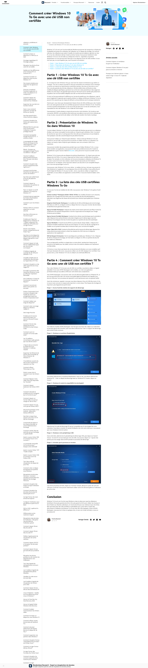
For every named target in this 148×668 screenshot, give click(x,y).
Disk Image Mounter (29, 312)
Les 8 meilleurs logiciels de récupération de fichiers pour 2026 (30, 583)
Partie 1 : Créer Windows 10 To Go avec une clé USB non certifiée (68, 63)
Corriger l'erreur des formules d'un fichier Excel (31, 652)
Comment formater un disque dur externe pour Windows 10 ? (30, 78)
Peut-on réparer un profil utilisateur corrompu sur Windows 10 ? (30, 191)
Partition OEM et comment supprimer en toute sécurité (31, 209)
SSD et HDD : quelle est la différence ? (30, 509)
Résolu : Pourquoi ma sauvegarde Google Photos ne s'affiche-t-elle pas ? (31, 151)
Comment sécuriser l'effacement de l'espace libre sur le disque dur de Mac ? (30, 629)
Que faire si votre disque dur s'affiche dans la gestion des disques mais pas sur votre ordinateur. (31, 237)
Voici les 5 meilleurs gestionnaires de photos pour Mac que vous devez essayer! (30, 158)
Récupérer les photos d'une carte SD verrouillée (31, 66)
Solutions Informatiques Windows (61, 42)
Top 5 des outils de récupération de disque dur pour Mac (31, 463)
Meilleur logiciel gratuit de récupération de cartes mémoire (30, 537)
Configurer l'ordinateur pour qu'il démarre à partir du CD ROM (31, 503)
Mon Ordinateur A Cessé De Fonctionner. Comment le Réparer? (31, 280)
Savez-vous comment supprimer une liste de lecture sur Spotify (29, 110)
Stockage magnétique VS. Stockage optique (30, 61)
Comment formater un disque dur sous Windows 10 (31, 616)
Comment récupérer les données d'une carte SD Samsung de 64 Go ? (30, 492)
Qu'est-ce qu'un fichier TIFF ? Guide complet (31, 450)
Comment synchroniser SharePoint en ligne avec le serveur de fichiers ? (31, 172)
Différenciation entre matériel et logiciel (29, 514)
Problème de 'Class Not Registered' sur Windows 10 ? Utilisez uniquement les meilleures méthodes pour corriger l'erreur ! (31, 222)
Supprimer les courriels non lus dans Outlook (31, 104)
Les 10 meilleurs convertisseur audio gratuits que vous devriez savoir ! (31, 340)
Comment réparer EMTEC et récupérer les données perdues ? (30, 544)
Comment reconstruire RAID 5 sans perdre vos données (30, 286)
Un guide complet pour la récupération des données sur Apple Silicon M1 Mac (30, 259)
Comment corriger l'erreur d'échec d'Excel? (30, 647)
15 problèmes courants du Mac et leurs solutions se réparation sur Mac (30, 362)
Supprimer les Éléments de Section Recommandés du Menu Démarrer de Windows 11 (31, 355)
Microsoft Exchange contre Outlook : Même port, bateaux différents (31, 411)
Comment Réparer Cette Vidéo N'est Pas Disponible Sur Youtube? (31, 380)
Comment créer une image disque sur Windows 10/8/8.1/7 (30, 307)
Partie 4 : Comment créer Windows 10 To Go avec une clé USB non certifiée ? (72, 68)
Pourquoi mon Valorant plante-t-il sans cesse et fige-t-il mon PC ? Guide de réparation (117, 75)
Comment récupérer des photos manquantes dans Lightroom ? (30, 165)
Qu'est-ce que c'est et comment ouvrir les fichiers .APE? (31, 374)
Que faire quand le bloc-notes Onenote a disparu (30, 116)
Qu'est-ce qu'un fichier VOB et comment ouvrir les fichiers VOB (31, 456)
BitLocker (72, 150)
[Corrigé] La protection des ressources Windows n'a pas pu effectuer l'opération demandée (31, 273)
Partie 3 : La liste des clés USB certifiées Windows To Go (66, 67)
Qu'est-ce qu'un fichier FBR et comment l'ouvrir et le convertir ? (31, 438)
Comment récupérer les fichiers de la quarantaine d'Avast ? (30, 122)
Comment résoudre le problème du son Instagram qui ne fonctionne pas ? (31, 393)
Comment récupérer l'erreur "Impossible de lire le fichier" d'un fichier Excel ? (31, 641)
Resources (91, 2)
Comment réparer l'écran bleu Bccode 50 (30, 527)
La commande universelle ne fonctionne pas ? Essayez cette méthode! (30, 445)
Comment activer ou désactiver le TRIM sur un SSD (30, 55)
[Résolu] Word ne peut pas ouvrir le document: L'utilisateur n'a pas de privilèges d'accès (31, 129)
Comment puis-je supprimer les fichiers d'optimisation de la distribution (31, 198)
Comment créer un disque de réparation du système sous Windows (30, 469)
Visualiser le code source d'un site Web (30, 577)
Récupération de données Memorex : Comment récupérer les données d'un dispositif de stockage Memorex (31, 477)
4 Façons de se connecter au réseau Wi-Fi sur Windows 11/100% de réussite (30, 347)
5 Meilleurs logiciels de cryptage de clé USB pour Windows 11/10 (30, 253)
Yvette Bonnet (56, 519)
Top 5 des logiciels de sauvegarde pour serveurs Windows (30, 565)
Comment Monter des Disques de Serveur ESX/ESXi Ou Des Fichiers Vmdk (30, 326)
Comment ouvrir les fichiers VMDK (31, 203)
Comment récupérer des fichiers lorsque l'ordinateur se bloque (31, 485)
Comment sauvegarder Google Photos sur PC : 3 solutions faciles (30, 136)
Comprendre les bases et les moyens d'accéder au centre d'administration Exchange (30, 425)
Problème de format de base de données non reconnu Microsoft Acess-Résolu (30, 318)
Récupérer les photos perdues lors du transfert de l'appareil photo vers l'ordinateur (31, 558)
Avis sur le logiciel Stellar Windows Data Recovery (30, 605)
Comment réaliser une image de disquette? (29, 301)
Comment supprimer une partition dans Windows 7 (30, 635)
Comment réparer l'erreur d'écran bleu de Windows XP (31, 588)
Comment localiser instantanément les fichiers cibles (31, 610)
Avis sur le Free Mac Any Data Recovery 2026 (30, 600)
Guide (98, 2)
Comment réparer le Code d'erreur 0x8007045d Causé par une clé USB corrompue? (31, 246)
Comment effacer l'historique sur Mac (29, 368)
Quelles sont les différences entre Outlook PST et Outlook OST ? (31, 72)
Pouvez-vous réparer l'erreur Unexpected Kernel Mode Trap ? (31, 230)
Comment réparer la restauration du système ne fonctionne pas (31, 185)
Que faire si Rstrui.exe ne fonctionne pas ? (30, 215)
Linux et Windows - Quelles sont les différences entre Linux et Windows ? (31, 594)
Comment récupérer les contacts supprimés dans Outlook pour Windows (30, 658)
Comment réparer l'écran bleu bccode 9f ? (30, 531)
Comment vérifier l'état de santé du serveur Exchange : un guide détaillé (31, 432)
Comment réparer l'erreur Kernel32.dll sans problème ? (31, 550)
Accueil (48, 42)
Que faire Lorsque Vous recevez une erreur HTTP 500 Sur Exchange (30, 417)
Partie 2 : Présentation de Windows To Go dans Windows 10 (67, 65)
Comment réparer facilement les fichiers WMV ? (31, 387)
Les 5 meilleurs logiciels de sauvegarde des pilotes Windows (30, 571)
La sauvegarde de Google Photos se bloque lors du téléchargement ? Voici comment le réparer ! (30, 144)
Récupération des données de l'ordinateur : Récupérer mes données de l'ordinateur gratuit (31, 521)
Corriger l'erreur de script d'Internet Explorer (30, 497)
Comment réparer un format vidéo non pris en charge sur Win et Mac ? (30, 400)
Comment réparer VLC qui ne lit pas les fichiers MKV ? (31, 405)
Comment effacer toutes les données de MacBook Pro (30, 622)
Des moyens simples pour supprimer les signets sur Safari (30, 84)
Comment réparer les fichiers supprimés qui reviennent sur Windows (30, 99)
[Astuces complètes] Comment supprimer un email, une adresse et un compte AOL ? (30, 92)
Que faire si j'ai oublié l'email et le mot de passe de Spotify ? (31, 178)
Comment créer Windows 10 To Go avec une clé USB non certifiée (31, 49)
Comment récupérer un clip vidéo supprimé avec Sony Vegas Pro (31, 265)
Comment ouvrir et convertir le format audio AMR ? (30, 333)
